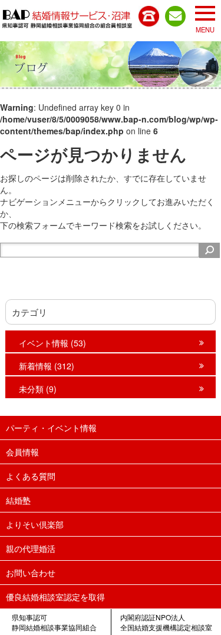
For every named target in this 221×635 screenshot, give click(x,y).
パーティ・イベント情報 (51, 428)
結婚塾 (18, 500)
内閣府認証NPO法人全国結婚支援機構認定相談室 (166, 622)
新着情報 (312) (46, 366)
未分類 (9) (38, 389)
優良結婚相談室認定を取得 (55, 597)
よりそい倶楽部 (35, 524)
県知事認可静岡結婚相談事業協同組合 (54, 622)
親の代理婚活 (30, 548)
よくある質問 (30, 476)
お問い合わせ (30, 572)
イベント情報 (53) (52, 343)
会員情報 (22, 452)
